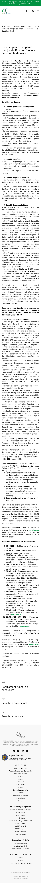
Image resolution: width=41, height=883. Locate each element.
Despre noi (20, 787)
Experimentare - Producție (20, 849)
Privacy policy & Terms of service (20, 863)
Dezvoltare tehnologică (20, 846)
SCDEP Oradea (20, 831)
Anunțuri (20, 776)
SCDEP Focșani (20, 826)
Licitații (20, 793)
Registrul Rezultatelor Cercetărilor (20, 771)
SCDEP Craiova (20, 829)
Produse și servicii (20, 774)
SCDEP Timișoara (20, 823)
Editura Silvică (20, 784)
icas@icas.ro (24, 626)
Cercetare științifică (20, 843)
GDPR (20, 858)
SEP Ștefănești (20, 834)
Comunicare (20, 798)
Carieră (20, 779)
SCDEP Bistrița (20, 818)
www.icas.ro (34, 530)
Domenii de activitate (20, 790)
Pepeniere (20, 782)
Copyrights (20, 860)
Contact (20, 801)
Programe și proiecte (20, 795)
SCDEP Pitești (20, 815)
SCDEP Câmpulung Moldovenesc (20, 821)
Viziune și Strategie (20, 768)
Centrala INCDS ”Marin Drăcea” (20, 810)
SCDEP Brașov (20, 812)
